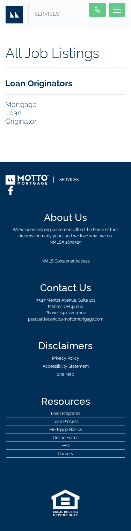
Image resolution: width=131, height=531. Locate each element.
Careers (65, 453)
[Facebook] (11, 190)
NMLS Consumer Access (66, 261)
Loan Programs (65, 413)
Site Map (65, 374)
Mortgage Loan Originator (21, 112)
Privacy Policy (65, 358)
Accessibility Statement (66, 366)
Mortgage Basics (65, 429)
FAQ (65, 445)
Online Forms (66, 437)
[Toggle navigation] (117, 10)
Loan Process (65, 421)
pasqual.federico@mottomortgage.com (65, 319)
